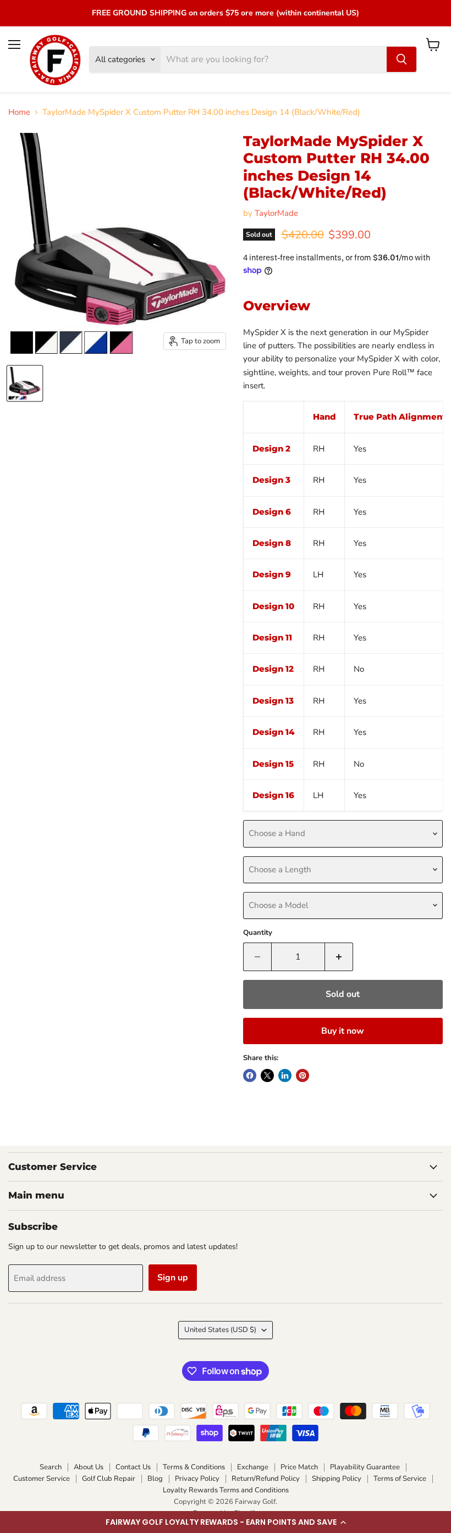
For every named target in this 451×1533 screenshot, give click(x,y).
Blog (155, 1479)
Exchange (252, 1467)
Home (19, 112)
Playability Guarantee (365, 1467)
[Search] (401, 59)
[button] (225, 1522)
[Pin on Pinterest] (302, 1075)
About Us (88, 1467)
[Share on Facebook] (249, 1075)
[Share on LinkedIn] (285, 1075)
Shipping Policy (336, 1479)
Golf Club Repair (108, 1479)
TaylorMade (276, 213)
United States (220, 1330)
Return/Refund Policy (266, 1479)
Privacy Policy (197, 1479)
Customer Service (41, 1479)
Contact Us (133, 1467)
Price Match (299, 1467)
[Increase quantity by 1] (339, 957)
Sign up (172, 1278)
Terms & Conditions (194, 1467)
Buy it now (342, 1031)
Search (51, 1467)
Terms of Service (399, 1479)
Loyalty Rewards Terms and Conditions (226, 1490)
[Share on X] (267, 1075)
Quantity (257, 933)
